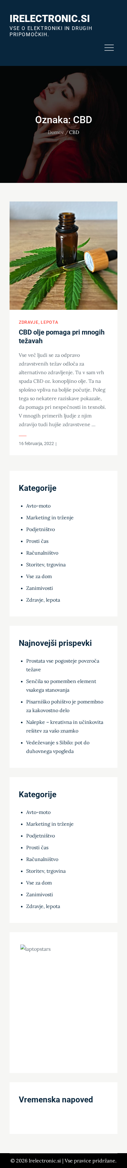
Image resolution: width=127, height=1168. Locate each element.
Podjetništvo (40, 529)
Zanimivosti (39, 588)
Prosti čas (37, 541)
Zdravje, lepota (38, 322)
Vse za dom (39, 576)
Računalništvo (42, 553)
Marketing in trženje (50, 517)
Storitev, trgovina (46, 564)
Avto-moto (38, 506)
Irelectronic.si (50, 18)
